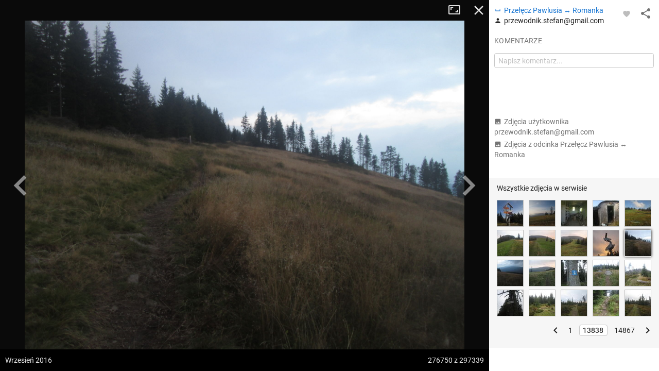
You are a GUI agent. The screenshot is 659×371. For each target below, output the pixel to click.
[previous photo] (20, 185)
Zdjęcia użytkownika (544, 126)
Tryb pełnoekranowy (458, 10)
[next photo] (468, 185)
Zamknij (479, 10)
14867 (624, 330)
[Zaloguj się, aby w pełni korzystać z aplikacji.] (626, 13)
